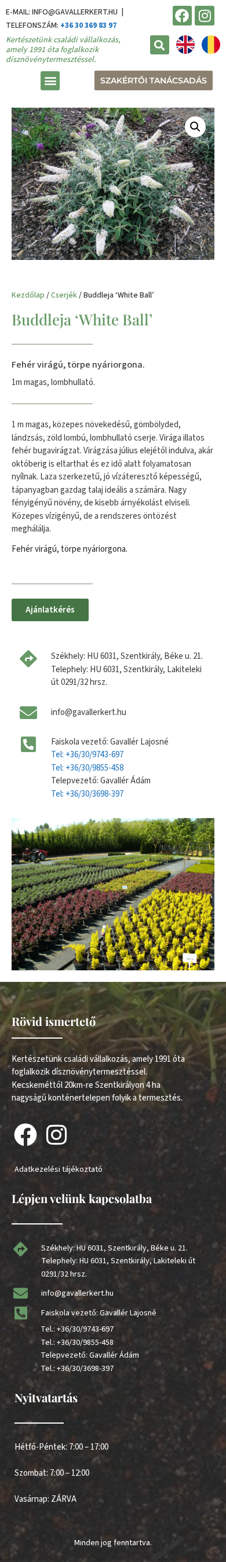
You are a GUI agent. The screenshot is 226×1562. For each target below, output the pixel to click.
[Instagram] (204, 15)
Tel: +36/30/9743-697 (87, 755)
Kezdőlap (28, 295)
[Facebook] (182, 15)
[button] (159, 44)
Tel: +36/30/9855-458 (87, 768)
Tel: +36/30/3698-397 (87, 794)
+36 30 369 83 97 (88, 25)
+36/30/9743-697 (85, 1329)
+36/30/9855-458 (85, 1342)
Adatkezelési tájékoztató (58, 1169)
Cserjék (64, 295)
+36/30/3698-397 (85, 1368)
